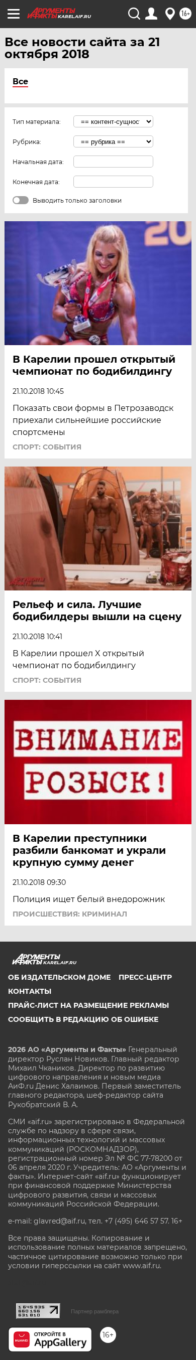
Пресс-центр (145, 977)
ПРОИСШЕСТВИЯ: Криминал (70, 914)
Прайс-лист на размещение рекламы (88, 1005)
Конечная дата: (36, 182)
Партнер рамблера (95, 1311)
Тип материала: (37, 121)
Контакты (29, 991)
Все (20, 81)
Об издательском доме (59, 977)
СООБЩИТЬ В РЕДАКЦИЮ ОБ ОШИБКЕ (83, 1019)
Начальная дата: (38, 162)
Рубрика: (27, 141)
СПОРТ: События (47, 446)
